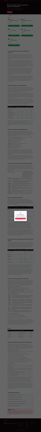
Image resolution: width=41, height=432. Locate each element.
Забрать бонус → (20, 218)
